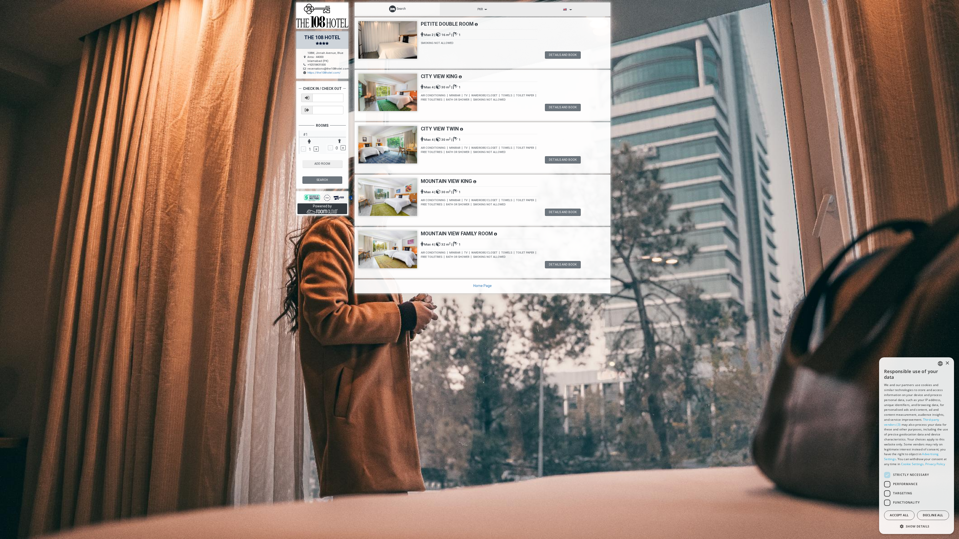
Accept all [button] (899, 515)
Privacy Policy (935, 464)
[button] (916, 526)
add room (322, 163)
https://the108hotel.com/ (324, 72)
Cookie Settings (912, 464)
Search (322, 180)
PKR (480, 9)
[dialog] (916, 445)
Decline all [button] (933, 515)
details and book (563, 55)
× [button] (947, 363)
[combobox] (940, 363)
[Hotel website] (322, 15)
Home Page (482, 286)
